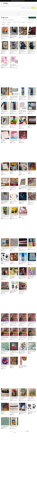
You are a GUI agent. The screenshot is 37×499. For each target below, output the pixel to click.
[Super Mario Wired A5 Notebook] (14, 361)
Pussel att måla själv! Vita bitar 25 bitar (5, 140)
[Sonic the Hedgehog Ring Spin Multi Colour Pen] (23, 257)
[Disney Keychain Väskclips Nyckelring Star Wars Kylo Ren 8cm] (32, 45)
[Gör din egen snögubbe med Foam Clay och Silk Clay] (14, 392)
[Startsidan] (5, 3)
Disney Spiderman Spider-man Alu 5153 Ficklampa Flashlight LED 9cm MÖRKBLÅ (14, 111)
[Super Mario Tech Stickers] (14, 166)
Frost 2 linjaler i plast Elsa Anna (23, 248)
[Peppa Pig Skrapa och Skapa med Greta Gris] (5, 271)
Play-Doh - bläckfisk (13, 125)
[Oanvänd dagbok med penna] (32, 257)
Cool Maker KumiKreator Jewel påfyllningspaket (5, 337)
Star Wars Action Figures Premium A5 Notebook (23, 412)
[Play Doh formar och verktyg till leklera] (5, 361)
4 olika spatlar (30, 247)
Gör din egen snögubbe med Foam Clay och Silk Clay (14, 398)
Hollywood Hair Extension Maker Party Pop (23, 291)
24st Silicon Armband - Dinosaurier (13, 248)
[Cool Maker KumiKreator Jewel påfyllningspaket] (5, 332)
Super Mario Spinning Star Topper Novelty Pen (23, 366)
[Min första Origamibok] (14, 421)
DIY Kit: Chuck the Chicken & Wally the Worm (31, 398)
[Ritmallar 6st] (32, 166)
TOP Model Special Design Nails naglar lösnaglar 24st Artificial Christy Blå (4, 97)
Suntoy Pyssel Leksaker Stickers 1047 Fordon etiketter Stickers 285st (23, 97)
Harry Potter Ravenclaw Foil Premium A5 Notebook (23, 202)
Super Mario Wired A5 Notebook (13, 366)
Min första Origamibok (13, 426)
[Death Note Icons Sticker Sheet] (5, 257)
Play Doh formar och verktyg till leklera (4, 366)
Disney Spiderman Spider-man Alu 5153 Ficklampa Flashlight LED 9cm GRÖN (5, 111)
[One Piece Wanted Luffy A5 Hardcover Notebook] (23, 182)
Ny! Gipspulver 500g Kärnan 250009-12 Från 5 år (14, 140)
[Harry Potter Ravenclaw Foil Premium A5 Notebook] (23, 196)
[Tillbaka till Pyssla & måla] (1, 20)
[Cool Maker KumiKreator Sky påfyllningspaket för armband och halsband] (5, 317)
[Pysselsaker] (14, 257)
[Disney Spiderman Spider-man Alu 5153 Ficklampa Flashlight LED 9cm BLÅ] (32, 91)
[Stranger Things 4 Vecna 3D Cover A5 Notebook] (23, 271)
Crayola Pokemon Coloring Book (13, 277)
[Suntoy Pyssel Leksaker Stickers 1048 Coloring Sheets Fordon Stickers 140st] (14, 91)
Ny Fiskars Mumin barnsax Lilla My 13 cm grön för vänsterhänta (5, 216)
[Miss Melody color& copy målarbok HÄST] (5, 45)
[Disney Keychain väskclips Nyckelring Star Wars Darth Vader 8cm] (23, 45)
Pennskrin (2, 397)
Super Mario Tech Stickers (13, 172)
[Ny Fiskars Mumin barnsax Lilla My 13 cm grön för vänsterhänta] (5, 211)
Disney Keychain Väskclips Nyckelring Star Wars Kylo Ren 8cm (32, 51)
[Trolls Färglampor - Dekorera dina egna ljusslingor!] (14, 182)
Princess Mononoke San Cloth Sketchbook (5, 427)
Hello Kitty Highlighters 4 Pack (23, 216)
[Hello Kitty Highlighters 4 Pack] (23, 211)
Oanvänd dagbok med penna (31, 262)
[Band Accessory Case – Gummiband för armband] (32, 182)
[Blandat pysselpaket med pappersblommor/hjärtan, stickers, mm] (5, 286)
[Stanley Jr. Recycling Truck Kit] (14, 211)
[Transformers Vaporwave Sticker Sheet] (32, 407)
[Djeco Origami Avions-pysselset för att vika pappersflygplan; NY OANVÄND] (32, 106)
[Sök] (32, 5)
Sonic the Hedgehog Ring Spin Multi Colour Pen (22, 262)
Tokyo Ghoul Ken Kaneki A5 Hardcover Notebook (32, 36)
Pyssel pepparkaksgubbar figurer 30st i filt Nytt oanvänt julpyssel (31, 202)
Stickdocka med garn (4, 125)
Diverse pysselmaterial (22, 35)
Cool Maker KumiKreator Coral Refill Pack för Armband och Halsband (14, 323)
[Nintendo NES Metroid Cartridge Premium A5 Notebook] (5, 196)
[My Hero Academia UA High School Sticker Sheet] (14, 286)
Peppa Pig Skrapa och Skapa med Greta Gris (4, 277)
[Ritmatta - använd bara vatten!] (5, 166)
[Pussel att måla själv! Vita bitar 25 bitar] (5, 135)
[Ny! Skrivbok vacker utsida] (23, 135)
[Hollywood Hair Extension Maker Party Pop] (23, 286)
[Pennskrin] (5, 392)
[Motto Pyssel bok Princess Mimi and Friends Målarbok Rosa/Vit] (14, 60)
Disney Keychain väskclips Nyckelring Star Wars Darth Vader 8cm (23, 51)
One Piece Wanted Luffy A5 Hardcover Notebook (23, 187)
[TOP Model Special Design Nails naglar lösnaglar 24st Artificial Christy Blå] (5, 91)
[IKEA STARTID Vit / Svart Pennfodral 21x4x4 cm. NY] (14, 407)
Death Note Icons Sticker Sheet (5, 262)
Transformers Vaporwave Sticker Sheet (32, 412)
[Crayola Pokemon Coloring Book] (14, 271)
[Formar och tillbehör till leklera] (23, 120)
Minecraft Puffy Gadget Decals (32, 352)
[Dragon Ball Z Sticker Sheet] (14, 196)
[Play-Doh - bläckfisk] (14, 120)
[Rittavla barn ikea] (5, 182)
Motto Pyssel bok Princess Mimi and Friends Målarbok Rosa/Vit (14, 65)
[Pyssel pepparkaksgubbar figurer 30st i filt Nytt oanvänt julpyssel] (32, 196)
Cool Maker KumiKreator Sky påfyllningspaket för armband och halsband (5, 323)
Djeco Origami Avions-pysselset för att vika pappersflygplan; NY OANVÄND (31, 111)
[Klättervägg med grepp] (5, 346)
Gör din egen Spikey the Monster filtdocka (23, 398)
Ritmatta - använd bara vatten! (4, 172)
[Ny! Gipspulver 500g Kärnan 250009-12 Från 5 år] (14, 135)
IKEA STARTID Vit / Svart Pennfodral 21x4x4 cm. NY (14, 412)
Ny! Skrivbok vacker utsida (22, 140)
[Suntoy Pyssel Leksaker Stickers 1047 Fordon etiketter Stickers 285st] (23, 91)
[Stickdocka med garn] (5, 120)
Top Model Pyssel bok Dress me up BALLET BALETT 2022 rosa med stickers (5, 65)
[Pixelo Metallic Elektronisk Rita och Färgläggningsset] (32, 332)
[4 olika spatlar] (32, 242)
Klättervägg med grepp (5, 351)
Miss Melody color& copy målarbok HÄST (5, 51)
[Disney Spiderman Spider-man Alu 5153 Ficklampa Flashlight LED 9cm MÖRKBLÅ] (14, 106)
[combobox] (17, 5)
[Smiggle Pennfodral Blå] (32, 120)
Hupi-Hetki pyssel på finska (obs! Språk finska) (5, 36)
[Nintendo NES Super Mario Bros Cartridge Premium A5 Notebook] (14, 31)
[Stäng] (36, 0)
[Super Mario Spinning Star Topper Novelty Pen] (23, 361)
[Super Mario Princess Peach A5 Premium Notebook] (32, 271)
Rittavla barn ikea (4, 186)
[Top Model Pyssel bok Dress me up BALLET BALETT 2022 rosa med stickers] (5, 60)
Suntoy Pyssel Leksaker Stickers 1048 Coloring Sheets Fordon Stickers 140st (14, 97)
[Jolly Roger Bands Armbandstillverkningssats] (14, 346)
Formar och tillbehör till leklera (22, 126)
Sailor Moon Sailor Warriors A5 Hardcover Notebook (22, 352)
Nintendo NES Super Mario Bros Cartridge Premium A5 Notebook (13, 36)
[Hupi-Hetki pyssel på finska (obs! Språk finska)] (5, 31)
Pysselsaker (12, 261)
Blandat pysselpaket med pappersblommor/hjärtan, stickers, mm (5, 291)
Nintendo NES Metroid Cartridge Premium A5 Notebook (4, 202)
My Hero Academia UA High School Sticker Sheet (13, 291)
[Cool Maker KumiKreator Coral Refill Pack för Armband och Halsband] (14, 317)
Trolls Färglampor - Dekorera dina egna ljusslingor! (13, 187)
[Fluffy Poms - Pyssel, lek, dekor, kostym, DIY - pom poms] (14, 45)
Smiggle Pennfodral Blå (31, 125)
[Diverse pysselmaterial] (23, 31)
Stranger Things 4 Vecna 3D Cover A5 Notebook (23, 277)
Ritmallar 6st (30, 171)
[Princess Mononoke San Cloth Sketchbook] (5, 421)
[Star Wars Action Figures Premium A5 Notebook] (23, 407)
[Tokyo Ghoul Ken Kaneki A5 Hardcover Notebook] (32, 31)
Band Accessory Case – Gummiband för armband (32, 187)
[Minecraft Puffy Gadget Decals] (32, 346)
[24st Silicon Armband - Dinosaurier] (14, 242)
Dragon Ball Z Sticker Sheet (13, 202)
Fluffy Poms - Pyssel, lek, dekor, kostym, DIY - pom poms (14, 51)
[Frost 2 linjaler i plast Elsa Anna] (23, 242)
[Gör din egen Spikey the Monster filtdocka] (23, 392)
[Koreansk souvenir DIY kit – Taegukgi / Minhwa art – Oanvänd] (5, 242)
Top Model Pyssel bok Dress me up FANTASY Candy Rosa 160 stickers (23, 111)
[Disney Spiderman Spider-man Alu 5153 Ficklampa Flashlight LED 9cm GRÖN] (5, 106)
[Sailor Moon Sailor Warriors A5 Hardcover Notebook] (23, 346)
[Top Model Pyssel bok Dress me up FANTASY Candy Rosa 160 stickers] (23, 106)
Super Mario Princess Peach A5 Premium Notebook (31, 277)
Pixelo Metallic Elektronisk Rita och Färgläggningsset (31, 337)
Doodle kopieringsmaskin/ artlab (23, 172)
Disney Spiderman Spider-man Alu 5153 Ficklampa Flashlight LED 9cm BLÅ (32, 97)
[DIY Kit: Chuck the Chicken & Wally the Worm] (32, 392)
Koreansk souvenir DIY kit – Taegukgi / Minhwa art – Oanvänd (5, 248)
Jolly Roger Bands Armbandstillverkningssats (14, 352)
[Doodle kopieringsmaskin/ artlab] (23, 166)
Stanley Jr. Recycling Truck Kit (13, 216)
